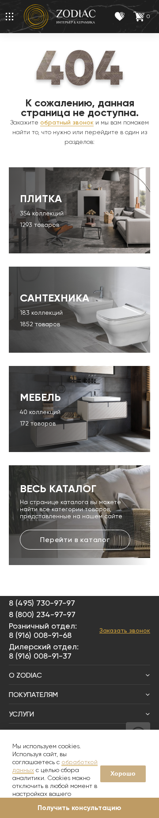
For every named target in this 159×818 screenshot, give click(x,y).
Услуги (21, 714)
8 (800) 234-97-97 (42, 614)
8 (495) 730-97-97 (42, 602)
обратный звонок (67, 122)
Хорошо (123, 773)
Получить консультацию (79, 807)
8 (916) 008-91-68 (40, 635)
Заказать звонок (124, 630)
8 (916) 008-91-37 (40, 655)
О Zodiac (25, 675)
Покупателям (33, 694)
